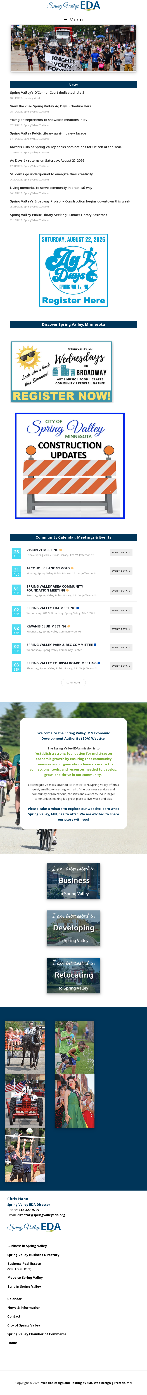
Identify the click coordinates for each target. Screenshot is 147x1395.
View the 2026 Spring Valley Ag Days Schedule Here (50, 106)
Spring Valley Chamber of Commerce (36, 1334)
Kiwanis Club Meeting (47, 626)
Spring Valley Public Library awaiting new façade (48, 133)
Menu (76, 19)
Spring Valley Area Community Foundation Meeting (55, 588)
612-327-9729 (29, 1210)
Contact (13, 1316)
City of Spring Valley (23, 1325)
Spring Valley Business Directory (33, 1255)
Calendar (14, 1299)
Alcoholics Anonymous (48, 568)
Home (12, 1343)
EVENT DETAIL (121, 552)
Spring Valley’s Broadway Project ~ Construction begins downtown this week (70, 201)
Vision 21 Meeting (42, 550)
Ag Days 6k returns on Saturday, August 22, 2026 (47, 160)
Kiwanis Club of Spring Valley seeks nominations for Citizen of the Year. (66, 147)
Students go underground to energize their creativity (51, 174)
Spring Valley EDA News (36, 111)
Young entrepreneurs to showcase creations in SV (48, 120)
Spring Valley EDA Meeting (51, 608)
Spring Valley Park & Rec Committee (60, 644)
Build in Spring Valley (24, 1286)
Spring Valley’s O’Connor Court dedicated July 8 (47, 92)
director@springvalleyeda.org (41, 1215)
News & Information (23, 1307)
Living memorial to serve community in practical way (51, 188)
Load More (73, 682)
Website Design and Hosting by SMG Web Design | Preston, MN (86, 1383)
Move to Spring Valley (25, 1277)
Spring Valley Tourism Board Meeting (62, 663)
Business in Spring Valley (27, 1246)
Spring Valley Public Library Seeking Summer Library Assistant (58, 215)
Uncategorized (32, 98)
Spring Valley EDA (73, 6)
